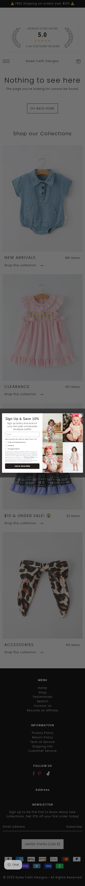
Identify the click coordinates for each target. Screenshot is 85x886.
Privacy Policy (29, 457)
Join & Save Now (22, 466)
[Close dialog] (80, 416)
